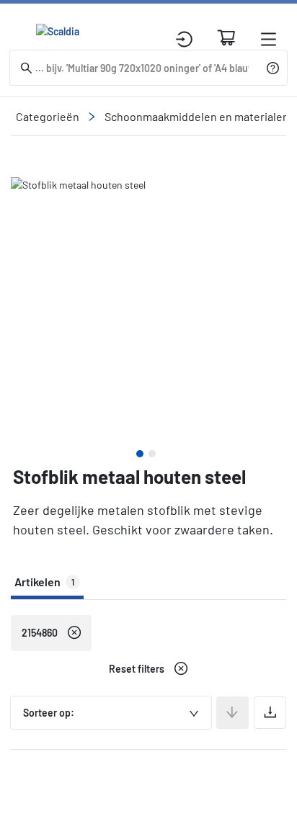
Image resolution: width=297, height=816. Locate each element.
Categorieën (47, 116)
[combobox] (111, 712)
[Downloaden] (270, 712)
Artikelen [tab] (44, 581)
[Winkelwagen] (226, 37)
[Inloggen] (184, 39)
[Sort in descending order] (232, 712)
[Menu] (268, 39)
